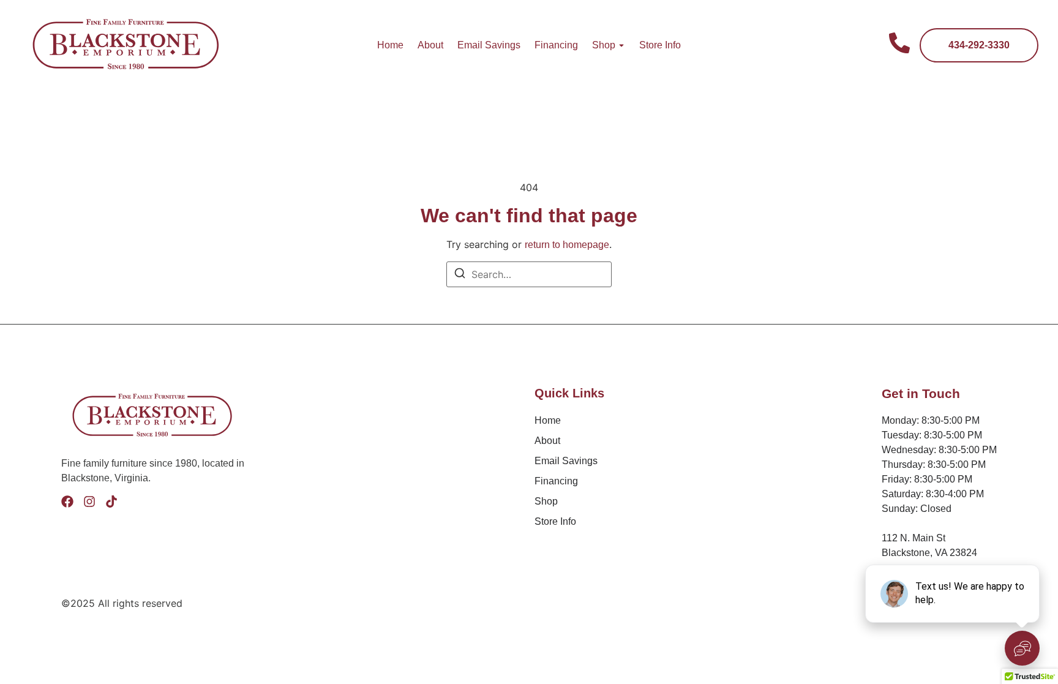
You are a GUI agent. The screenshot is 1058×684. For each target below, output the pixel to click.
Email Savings (488, 45)
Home (390, 45)
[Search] (460, 275)
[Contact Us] (899, 45)
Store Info (660, 45)
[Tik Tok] (111, 501)
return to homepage (567, 244)
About (430, 45)
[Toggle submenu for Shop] (620, 45)
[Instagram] (89, 501)
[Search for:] (529, 274)
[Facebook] (67, 501)
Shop (603, 45)
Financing (556, 45)
